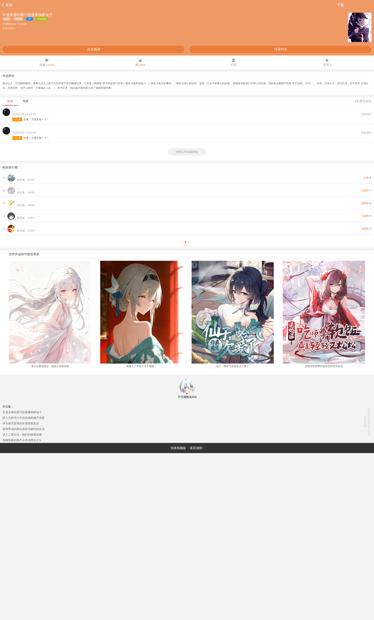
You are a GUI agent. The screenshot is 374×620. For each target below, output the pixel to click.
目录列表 (280, 49)
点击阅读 (93, 49)
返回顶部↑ (197, 448)
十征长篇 (42, 19)
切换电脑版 (178, 448)
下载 (340, 5)
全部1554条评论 (187, 152)
